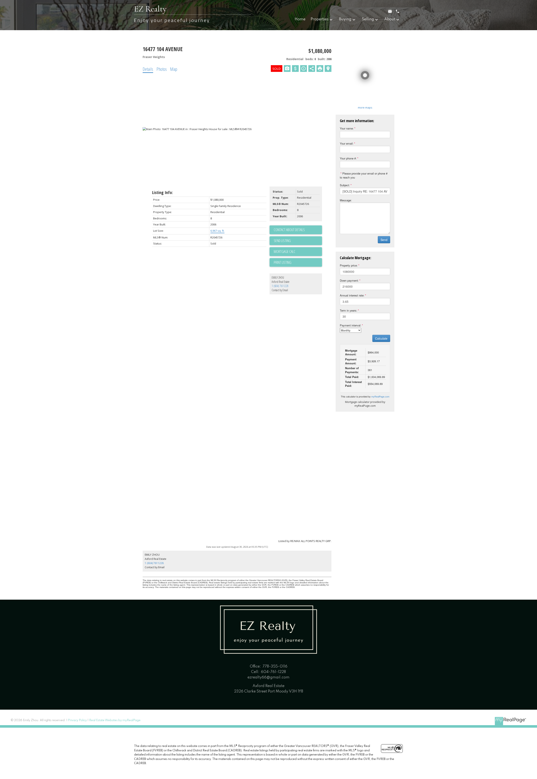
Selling (368, 19)
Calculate (381, 338)
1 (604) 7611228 (280, 286)
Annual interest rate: (352, 295)
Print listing (282, 262)
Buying (345, 19)
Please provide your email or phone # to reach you (363, 175)
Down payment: (349, 280)
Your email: (346, 143)
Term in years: (348, 310)
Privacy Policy (77, 720)
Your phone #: (348, 158)
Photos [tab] (161, 69)
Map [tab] (173, 69)
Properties (319, 19)
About (389, 19)
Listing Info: (162, 192)
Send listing (282, 240)
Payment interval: (350, 325)
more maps (365, 107)
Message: (346, 200)
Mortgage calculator (298, 251)
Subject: (345, 185)
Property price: (349, 265)
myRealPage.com (380, 396)
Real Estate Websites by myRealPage (115, 720)
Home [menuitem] (300, 19)
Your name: (347, 128)
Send (384, 240)
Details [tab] (148, 69)
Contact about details (289, 229)
